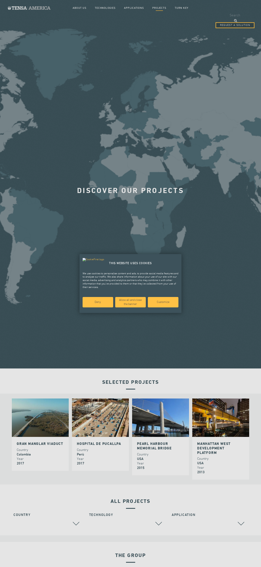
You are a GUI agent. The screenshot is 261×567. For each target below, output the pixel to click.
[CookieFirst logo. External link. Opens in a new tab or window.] (93, 260)
